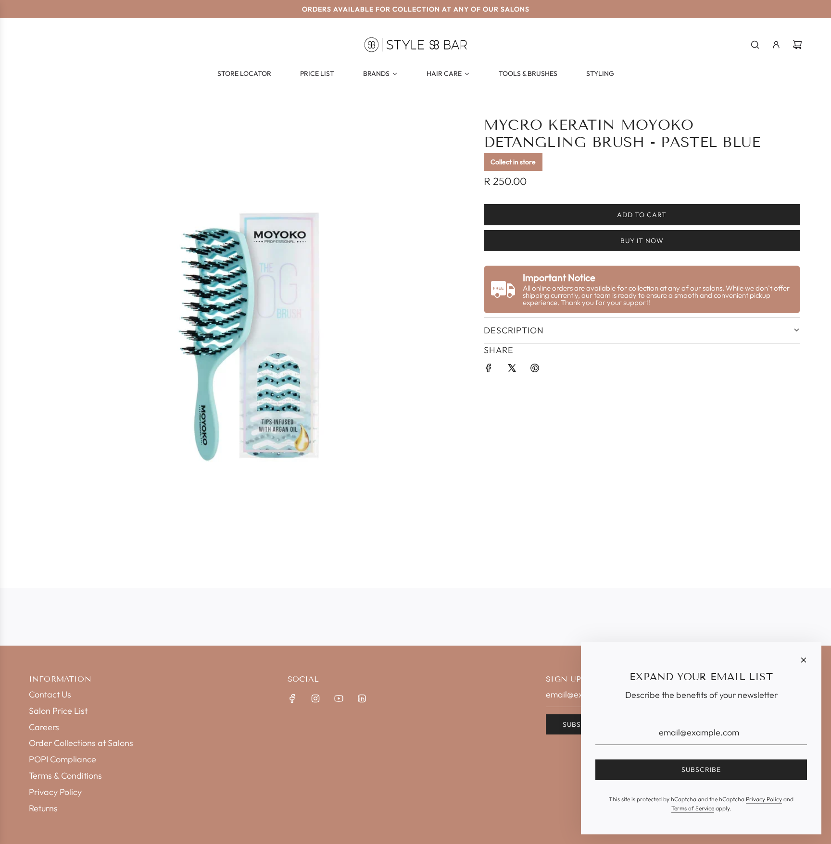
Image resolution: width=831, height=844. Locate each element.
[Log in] (776, 44)
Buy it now (642, 240)
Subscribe (701, 769)
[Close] (803, 660)
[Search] (755, 44)
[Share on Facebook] (488, 370)
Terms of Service (692, 808)
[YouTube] (338, 698)
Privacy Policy (764, 799)
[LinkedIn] (361, 698)
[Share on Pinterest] (534, 370)
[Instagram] (315, 698)
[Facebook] (292, 698)
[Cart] (797, 44)
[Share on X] (511, 370)
